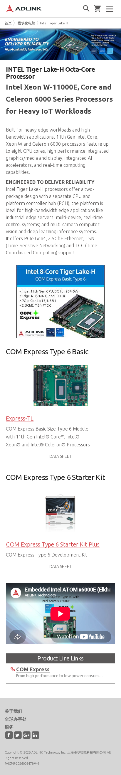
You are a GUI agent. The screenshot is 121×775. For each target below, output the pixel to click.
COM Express (33, 669)
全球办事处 (16, 719)
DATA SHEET (60, 456)
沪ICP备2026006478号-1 (22, 763)
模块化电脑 (26, 23)
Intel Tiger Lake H (54, 23)
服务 (9, 726)
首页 (8, 23)
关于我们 (13, 711)
